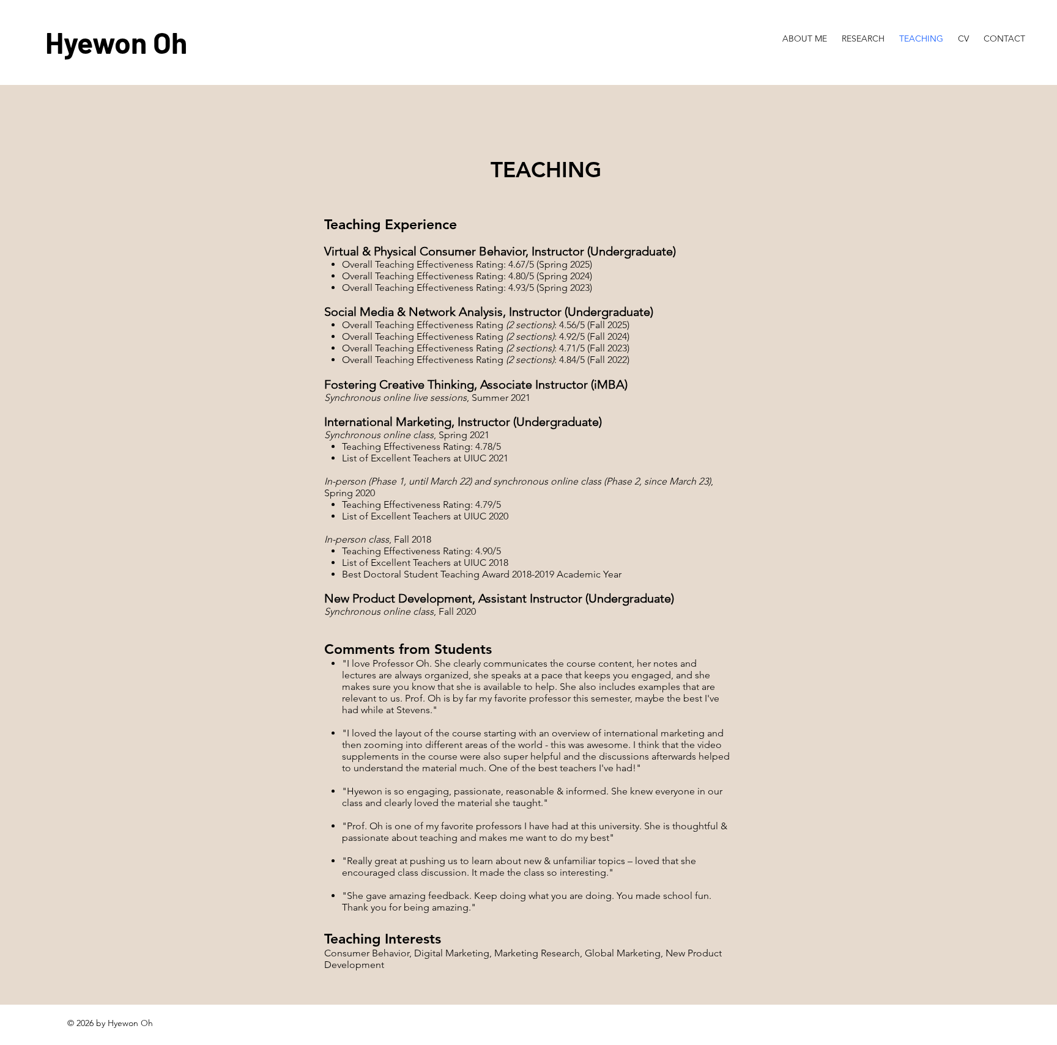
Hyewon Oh (116, 42)
